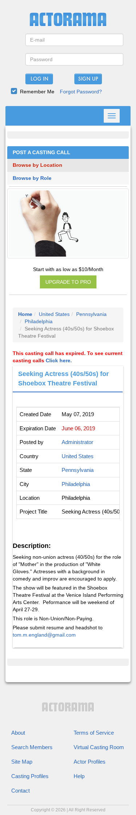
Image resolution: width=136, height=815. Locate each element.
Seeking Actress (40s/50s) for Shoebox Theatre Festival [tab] (63, 378)
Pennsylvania (91, 314)
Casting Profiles (30, 776)
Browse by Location (37, 165)
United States (54, 314)
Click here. (59, 360)
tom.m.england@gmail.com (44, 635)
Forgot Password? (81, 91)
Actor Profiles (90, 762)
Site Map (21, 762)
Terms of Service (94, 733)
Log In (39, 79)
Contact (20, 790)
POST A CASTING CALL (41, 152)
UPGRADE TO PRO (68, 282)
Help (79, 776)
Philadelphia (39, 321)
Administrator (77, 442)
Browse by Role (32, 178)
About (18, 733)
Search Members (32, 747)
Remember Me (37, 91)
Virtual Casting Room (99, 747)
